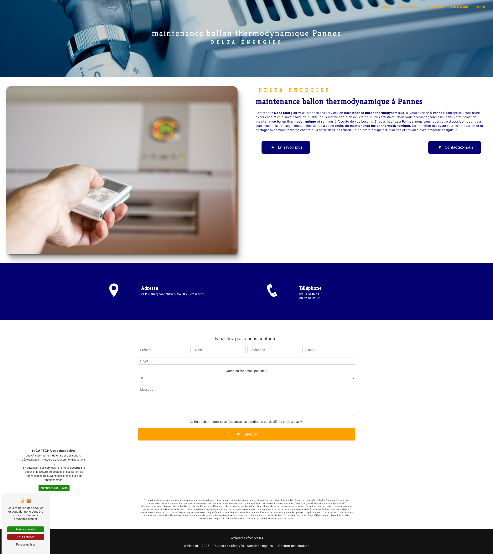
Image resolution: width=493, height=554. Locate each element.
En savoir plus (290, 147)
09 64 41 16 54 (309, 294)
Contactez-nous (459, 147)
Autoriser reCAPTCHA (54, 487)
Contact (481, 7)
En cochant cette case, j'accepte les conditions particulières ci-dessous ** (248, 422)
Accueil (385, 7)
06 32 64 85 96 (309, 298)
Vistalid (192, 546)
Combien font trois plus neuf (246, 371)
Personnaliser (25, 544)
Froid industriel (459, 7)
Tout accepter (25, 529)
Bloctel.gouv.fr (217, 518)
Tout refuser (25, 537)
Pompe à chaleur (407, 7)
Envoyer (251, 434)
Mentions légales (260, 546)
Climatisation (434, 7)
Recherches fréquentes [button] (246, 538)
